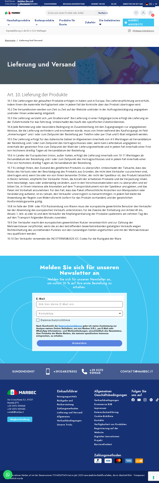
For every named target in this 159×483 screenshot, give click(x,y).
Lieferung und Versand (69, 412)
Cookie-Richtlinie (103, 416)
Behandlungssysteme (74, 4)
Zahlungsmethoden (67, 408)
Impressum (100, 408)
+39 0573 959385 (16, 408)
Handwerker (50, 4)
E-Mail (40, 298)
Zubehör (90, 22)
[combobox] (78, 314)
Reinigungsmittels (67, 396)
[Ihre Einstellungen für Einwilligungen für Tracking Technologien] (154, 478)
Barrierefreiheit (103, 444)
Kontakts (99, 420)
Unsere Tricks (98, 4)
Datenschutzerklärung (70, 326)
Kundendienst (23, 372)
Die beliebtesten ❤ (109, 22)
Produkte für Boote (67, 22)
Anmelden (79, 343)
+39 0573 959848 (96, 371)
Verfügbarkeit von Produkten (110, 424)
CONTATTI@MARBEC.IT (136, 372)
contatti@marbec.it (15, 412)
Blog (113, 4)
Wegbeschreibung (20, 419)
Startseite (10, 40)
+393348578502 (65, 372)
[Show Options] (119, 314)
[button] (7, 474)
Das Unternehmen (29, 4)
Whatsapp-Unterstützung (143, 30)
